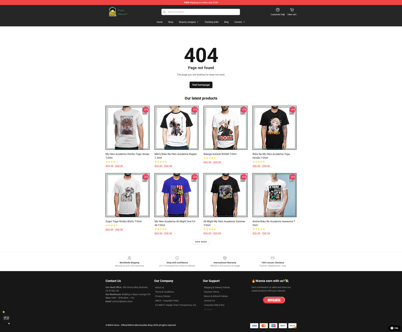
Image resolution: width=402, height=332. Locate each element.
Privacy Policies (162, 296)
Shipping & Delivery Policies (217, 287)
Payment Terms (211, 292)
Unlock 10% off (6, 318)
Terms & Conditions (164, 292)
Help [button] (396, 328)
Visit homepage (201, 84)
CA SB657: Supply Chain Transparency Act (175, 305)
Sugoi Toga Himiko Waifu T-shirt (124, 221)
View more (201, 242)
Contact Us (209, 300)
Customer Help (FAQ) (214, 305)
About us (159, 287)
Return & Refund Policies (216, 296)
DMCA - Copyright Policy (167, 300)
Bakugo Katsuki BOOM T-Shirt (220, 154)
